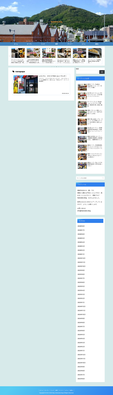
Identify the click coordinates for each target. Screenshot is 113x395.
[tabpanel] (18, 55)
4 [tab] (59, 66)
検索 (77, 69)
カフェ (66, 390)
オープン (47, 390)
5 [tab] (61, 66)
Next (103, 56)
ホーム (41, 390)
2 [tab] (54, 66)
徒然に (71, 390)
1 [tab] (52, 66)
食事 (56, 390)
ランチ (52, 390)
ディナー (61, 390)
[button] (103, 178)
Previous (9, 56)
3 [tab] (56, 66)
